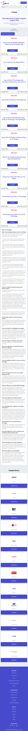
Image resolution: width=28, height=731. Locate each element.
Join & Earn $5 (23, 2)
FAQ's (14, 686)
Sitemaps (14, 700)
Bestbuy (14, 711)
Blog (14, 678)
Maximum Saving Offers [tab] (8, 33)
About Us (14, 672)
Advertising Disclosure (14, 680)
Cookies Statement (14, 702)
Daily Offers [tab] (19, 33)
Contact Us (14, 675)
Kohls (14, 719)
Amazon (14, 709)
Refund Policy (14, 697)
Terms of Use (14, 694)
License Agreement (14, 683)
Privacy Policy (14, 692)
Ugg (14, 716)
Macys (14, 714)
